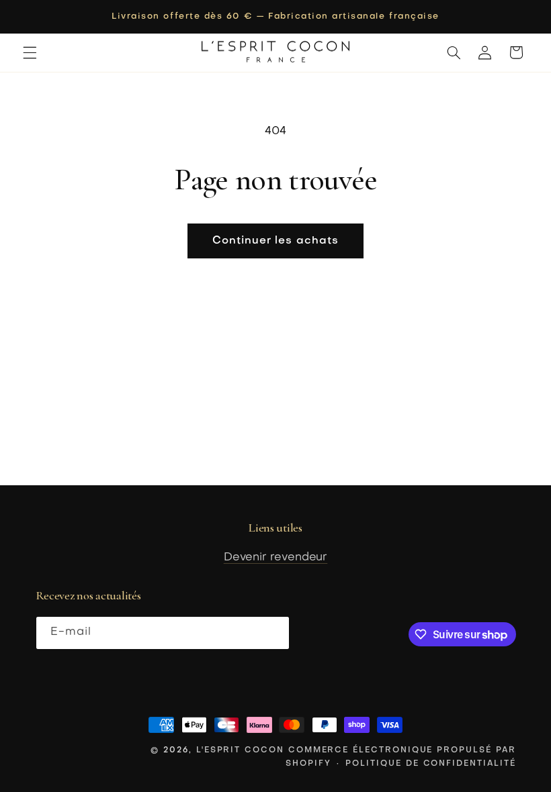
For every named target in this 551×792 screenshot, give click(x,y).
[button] (29, 52)
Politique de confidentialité (430, 764)
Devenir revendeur (276, 557)
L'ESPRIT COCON (240, 750)
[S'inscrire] (272, 632)
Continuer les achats (275, 241)
